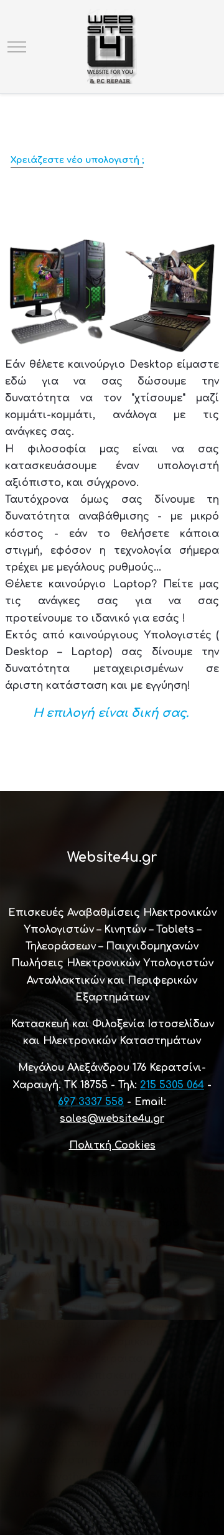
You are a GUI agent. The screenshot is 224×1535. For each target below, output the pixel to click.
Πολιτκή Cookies (112, 1145)
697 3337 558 (91, 1102)
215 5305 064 (172, 1085)
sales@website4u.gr (112, 1118)
